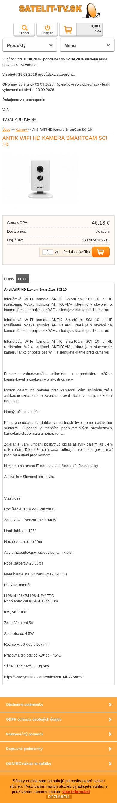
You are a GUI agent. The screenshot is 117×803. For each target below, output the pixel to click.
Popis (9, 279)
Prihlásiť (47, 33)
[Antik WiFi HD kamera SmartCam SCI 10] (39, 206)
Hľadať (24, 33)
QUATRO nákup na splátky (28, 764)
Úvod (6, 129)
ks (56, 252)
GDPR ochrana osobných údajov (34, 719)
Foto (23, 279)
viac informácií (76, 791)
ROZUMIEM (59, 797)
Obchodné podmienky (24, 705)
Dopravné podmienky (24, 749)
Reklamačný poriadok (25, 734)
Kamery (22, 129)
